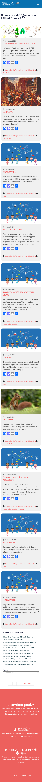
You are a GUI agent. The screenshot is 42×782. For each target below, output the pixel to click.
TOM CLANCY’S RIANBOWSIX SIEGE (18, 293)
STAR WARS (9, 542)
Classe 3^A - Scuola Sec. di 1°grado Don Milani (18, 637)
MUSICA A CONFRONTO (15, 229)
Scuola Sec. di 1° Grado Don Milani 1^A (16, 650)
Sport (4, 384)
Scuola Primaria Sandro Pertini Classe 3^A (17, 645)
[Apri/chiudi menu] (38, 4)
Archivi (5, 670)
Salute (5, 138)
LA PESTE (8, 112)
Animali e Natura (8, 444)
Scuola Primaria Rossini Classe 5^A (14, 640)
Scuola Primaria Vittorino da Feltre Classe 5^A (18, 648)
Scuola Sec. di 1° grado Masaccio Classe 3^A (18, 653)
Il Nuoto (7, 357)
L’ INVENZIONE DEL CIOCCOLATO (20, 43)
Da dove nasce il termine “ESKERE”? (16, 478)
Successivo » (27, 684)
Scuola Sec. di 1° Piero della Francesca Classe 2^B (19, 661)
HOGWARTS (9, 600)
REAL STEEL (9, 172)
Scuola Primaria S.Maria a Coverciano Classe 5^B (19, 642)
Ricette (5, 73)
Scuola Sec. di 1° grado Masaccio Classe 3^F (18, 656)
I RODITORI (9, 419)
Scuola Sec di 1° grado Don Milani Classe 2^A (20, 70)
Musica (5, 259)
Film (4, 196)
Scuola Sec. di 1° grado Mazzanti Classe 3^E (18, 659)
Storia (10, 73)
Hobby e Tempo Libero (10, 324)
